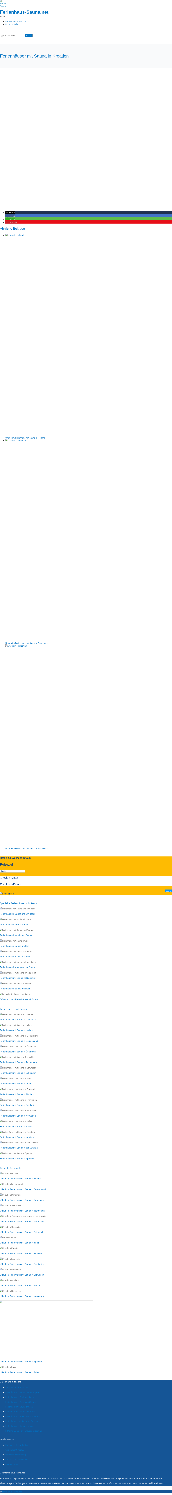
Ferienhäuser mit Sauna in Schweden (18, 1073)
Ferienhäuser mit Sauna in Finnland (17, 1094)
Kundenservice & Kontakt (17, 1445)
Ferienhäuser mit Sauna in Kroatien (17, 1137)
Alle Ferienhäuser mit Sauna (18, 1387)
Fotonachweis (11, 1464)
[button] (10, 212)
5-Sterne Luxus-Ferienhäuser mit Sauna (19, 999)
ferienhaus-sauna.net (12, 1491)
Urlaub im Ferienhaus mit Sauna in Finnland (21, 1285)
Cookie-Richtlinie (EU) (15, 1449)
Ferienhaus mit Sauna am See (14, 946)
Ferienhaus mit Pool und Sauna (15, 924)
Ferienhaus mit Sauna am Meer (15, 989)
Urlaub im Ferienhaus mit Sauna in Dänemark (22, 1200)
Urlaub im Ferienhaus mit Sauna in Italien (20, 1243)
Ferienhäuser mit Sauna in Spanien (17, 1158)
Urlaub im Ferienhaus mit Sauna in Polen (19, 1372)
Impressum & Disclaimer (16, 1459)
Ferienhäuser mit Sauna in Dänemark (18, 1019)
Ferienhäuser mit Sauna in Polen (15, 1084)
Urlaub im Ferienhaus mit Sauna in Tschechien (22, 1211)
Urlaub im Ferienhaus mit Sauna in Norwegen (22, 1296)
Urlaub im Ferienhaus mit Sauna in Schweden (22, 1275)
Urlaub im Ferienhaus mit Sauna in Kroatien (21, 1253)
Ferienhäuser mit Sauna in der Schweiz (19, 1148)
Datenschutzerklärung (15, 1454)
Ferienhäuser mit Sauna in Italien (16, 1126)
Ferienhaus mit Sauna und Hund (15, 956)
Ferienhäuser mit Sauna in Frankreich (18, 1105)
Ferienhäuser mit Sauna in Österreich (18, 1052)
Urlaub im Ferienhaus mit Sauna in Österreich (22, 1232)
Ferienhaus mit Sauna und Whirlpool (17, 914)
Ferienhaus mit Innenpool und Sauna (17, 967)
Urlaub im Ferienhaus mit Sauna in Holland (20, 1179)
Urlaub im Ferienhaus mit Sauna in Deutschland (23, 1189)
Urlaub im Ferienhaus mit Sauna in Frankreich (22, 1264)
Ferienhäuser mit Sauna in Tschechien (18, 1062)
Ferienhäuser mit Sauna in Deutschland (19, 1041)
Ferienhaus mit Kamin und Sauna (16, 935)
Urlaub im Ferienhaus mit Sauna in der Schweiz (23, 1221)
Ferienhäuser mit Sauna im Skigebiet (17, 978)
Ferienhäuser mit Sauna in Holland (16, 1030)
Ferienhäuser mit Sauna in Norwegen (18, 1116)
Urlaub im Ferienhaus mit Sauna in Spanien (21, 1362)
